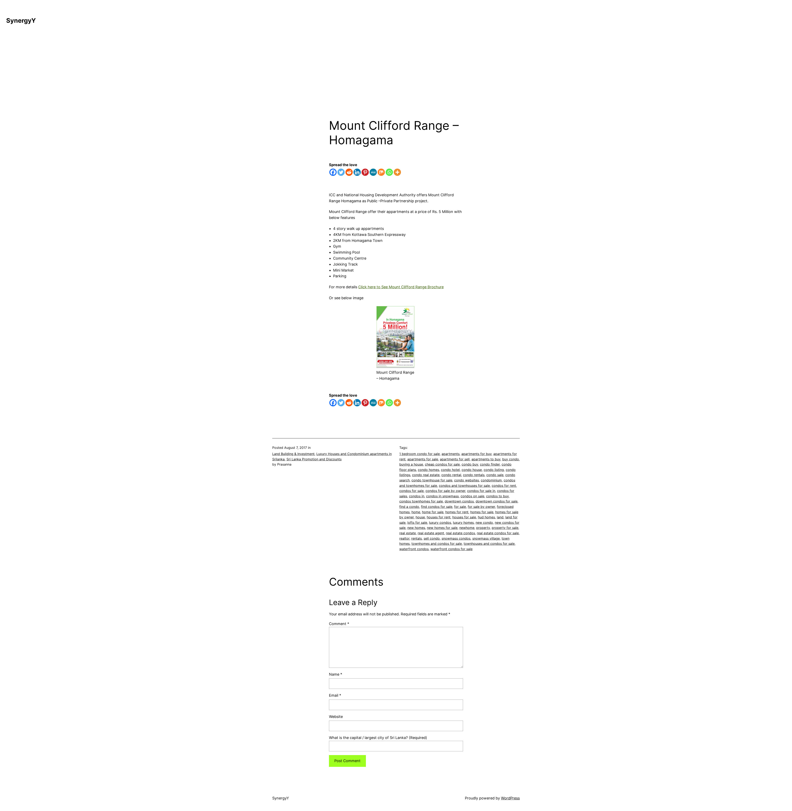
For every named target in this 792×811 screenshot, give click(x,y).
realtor (404, 538)
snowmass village (486, 538)
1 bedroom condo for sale (419, 454)
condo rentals (473, 475)
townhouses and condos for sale (489, 543)
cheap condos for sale (442, 464)
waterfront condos (414, 549)
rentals (416, 538)
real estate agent (431, 533)
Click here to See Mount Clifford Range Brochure (401, 287)
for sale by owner (481, 507)
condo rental (451, 475)
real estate (407, 533)
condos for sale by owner (445, 491)
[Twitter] (341, 172)
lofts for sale (417, 522)
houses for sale (464, 517)
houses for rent (438, 517)
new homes (416, 528)
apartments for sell (455, 459)
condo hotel (450, 470)
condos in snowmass (442, 496)
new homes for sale (442, 528)
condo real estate (426, 475)
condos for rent (504, 486)
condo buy (470, 464)
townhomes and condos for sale (436, 543)
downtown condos (459, 501)
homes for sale (481, 512)
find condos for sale (436, 507)
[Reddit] (349, 172)
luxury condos (440, 522)
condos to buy (497, 496)
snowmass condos (456, 538)
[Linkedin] (357, 172)
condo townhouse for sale (431, 480)
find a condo (409, 507)
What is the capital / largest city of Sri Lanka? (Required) (378, 737)
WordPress (510, 798)
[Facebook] (333, 172)
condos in (416, 496)
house (420, 517)
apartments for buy (476, 454)
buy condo (510, 459)
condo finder (490, 464)
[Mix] (381, 172)
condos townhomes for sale (421, 501)
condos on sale (472, 496)
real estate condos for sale (498, 533)
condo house (472, 470)
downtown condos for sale (496, 501)
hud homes (486, 517)
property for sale (505, 528)
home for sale (432, 512)
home (415, 512)
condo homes (428, 470)
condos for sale (411, 491)
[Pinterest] (365, 172)
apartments (451, 454)
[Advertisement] (396, 75)
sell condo (432, 538)
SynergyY (21, 20)
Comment (339, 624)
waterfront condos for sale (451, 549)
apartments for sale (422, 459)
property (483, 528)
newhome (466, 528)
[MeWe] (373, 172)
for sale (460, 507)
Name (335, 674)
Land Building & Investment (293, 454)
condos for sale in (481, 491)
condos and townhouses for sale (464, 486)
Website (336, 716)
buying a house (411, 464)
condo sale (494, 475)
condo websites (466, 480)
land (500, 517)
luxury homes (463, 522)
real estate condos (460, 533)
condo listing (494, 470)
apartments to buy (485, 459)
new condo (484, 522)
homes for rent (456, 512)
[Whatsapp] (389, 172)
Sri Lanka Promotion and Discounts (314, 459)
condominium (491, 480)
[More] (397, 172)
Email (335, 695)
